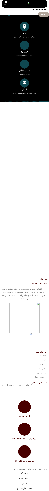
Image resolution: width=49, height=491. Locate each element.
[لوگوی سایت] (25, 4)
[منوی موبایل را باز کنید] (41, 3)
